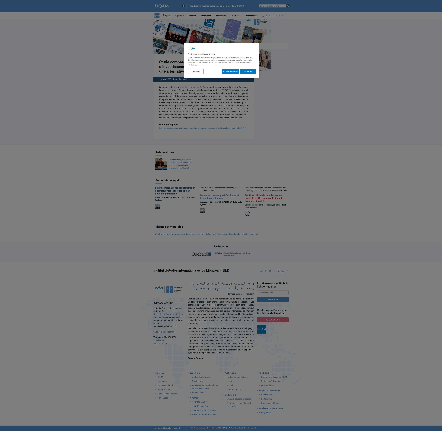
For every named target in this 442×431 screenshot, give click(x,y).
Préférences (196, 71)
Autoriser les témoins (230, 71)
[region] (221, 60)
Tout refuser (248, 71)
